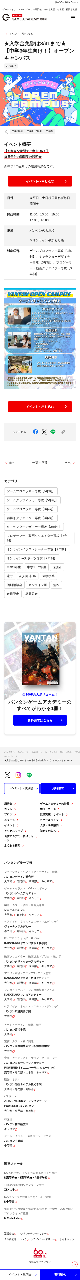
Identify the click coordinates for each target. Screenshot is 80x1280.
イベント (8, 756)
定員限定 (13, 594)
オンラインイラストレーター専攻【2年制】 (37, 549)
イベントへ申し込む (40, 181)
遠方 (10, 576)
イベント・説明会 (22, 788)
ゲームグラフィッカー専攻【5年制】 (32, 500)
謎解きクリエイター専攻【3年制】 (31, 518)
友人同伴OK (27, 576)
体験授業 (48, 576)
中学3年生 (14, 567)
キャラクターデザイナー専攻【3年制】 (34, 527)
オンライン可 (37, 585)
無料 (56, 585)
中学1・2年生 (36, 567)
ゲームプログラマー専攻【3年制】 (31, 509)
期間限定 (31, 594)
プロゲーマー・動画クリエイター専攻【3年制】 (37, 538)
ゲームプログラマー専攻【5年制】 (31, 491)
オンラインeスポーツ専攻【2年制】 (32, 558)
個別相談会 (14, 585)
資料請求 (58, 788)
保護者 (57, 567)
